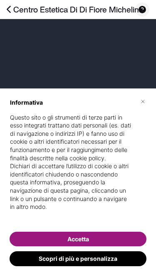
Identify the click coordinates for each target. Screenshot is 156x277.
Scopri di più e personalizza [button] (78, 258)
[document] (78, 161)
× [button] (143, 101)
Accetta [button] (78, 239)
